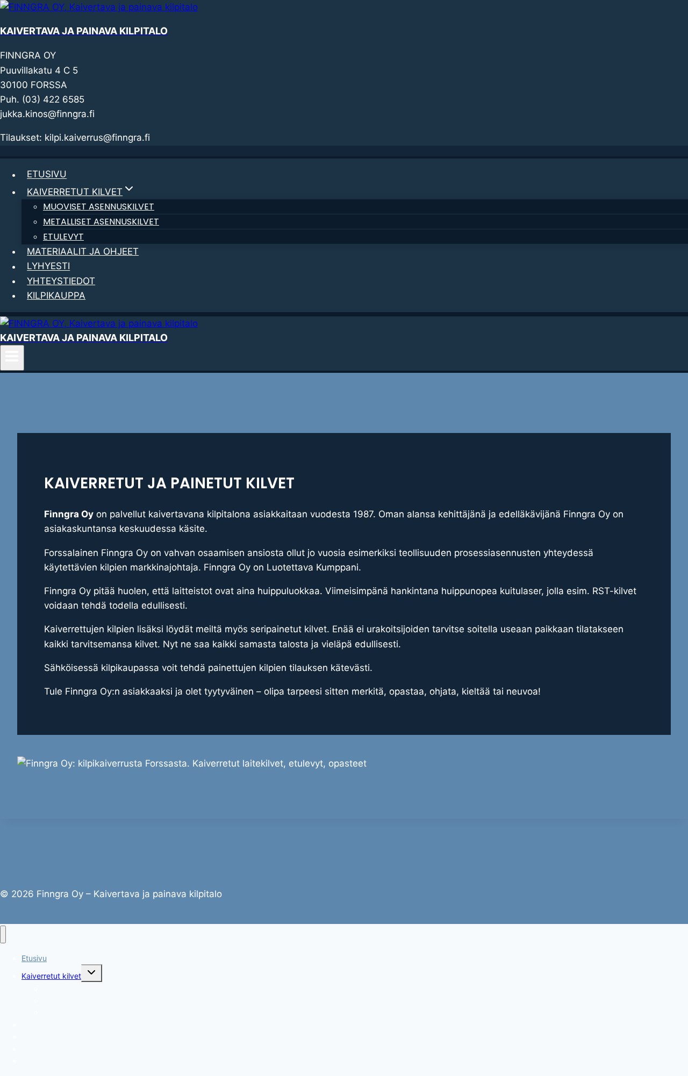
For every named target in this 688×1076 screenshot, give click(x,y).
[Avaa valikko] (12, 358)
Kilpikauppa (56, 295)
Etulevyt (63, 236)
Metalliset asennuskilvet (101, 221)
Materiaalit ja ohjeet (83, 251)
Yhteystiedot (61, 281)
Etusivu (47, 174)
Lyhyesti (48, 266)
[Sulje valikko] (3, 934)
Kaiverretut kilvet (51, 975)
